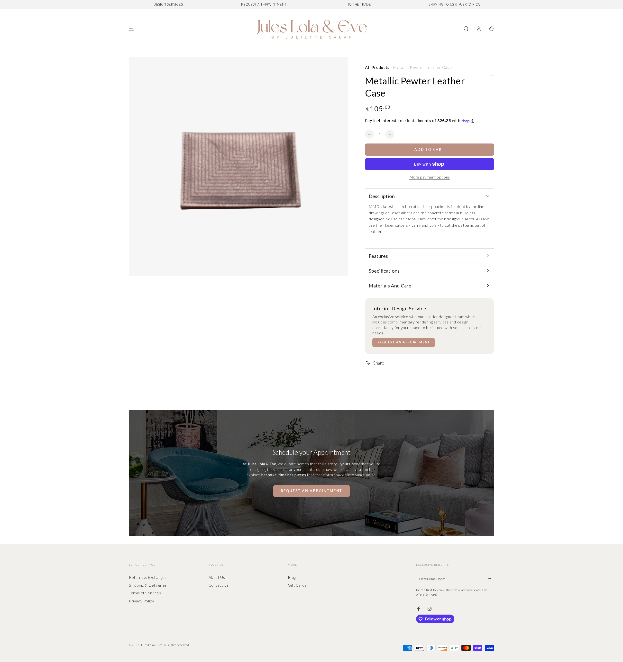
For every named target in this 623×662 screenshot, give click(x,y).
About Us (217, 577)
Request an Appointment (403, 342)
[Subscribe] (491, 578)
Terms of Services (145, 592)
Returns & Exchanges (147, 577)
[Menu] (131, 28)
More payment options (429, 177)
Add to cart (429, 149)
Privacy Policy (141, 601)
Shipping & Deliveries (148, 585)
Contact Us (219, 585)
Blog (292, 577)
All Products (377, 67)
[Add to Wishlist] (492, 75)
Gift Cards (297, 585)
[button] (466, 28)
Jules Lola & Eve (152, 645)
